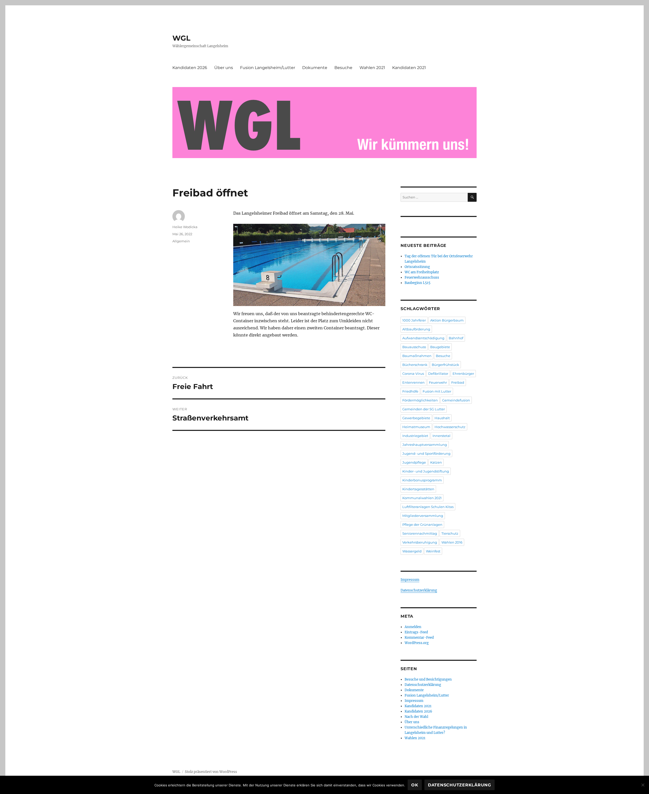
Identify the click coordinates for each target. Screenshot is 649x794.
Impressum (410, 580)
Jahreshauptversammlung (424, 445)
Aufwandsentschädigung (423, 338)
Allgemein (181, 241)
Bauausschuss (414, 347)
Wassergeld (412, 551)
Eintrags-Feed (416, 632)
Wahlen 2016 (451, 542)
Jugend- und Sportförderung (426, 453)
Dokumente (314, 67)
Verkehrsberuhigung (419, 542)
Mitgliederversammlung (422, 516)
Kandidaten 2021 (409, 67)
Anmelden (413, 627)
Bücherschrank (414, 365)
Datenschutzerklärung (419, 590)
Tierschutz (449, 533)
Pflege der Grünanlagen (422, 524)
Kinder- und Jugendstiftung (425, 471)
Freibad (457, 382)
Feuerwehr (438, 382)
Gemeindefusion (456, 400)
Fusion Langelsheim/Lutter (267, 67)
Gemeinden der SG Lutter (423, 409)
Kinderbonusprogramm (422, 480)
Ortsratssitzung (417, 267)
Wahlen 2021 (372, 67)
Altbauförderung (416, 329)
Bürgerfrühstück (445, 365)
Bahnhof (456, 338)
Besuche (343, 67)
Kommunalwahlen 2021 (422, 498)
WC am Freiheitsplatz (422, 272)
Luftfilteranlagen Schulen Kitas (428, 507)
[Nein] (642, 784)
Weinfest (433, 551)
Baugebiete (440, 347)
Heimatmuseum (416, 427)
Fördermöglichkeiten (420, 400)
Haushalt (442, 418)
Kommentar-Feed (419, 637)
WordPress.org (417, 643)
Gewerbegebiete (416, 418)
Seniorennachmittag (419, 533)
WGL (181, 38)
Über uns (223, 67)
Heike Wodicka (184, 227)
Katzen (436, 462)
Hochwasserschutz (450, 427)
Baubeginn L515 (417, 283)
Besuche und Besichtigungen (428, 679)
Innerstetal (441, 436)
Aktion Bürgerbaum (447, 320)
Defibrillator (438, 373)
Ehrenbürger (463, 373)
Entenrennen (413, 382)
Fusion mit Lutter (437, 391)
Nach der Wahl (416, 717)
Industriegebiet (415, 436)
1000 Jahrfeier (414, 320)
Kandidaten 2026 (189, 67)
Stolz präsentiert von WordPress (211, 772)
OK (414, 785)
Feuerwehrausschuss (422, 277)
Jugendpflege (414, 462)
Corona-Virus (413, 373)
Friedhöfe (410, 391)
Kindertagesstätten (418, 489)
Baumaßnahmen (416, 356)
